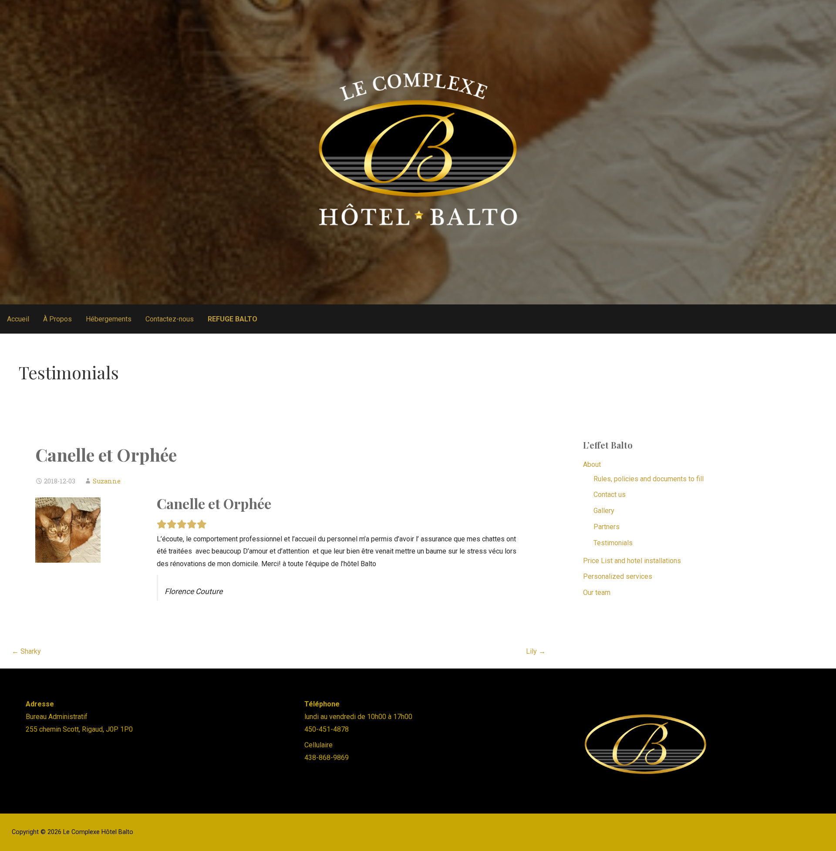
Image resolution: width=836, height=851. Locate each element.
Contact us (609, 494)
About (592, 464)
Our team (596, 592)
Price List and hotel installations (632, 561)
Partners (606, 527)
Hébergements (108, 319)
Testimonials (613, 543)
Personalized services (617, 576)
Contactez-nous (169, 319)
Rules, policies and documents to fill (648, 479)
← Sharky (26, 651)
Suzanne (107, 481)
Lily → (536, 651)
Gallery (603, 511)
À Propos (57, 319)
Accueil (18, 319)
